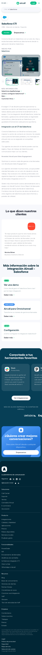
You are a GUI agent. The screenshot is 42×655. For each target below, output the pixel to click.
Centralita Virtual (8, 502)
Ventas (4, 499)
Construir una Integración (11, 593)
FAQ (3, 96)
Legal (3, 639)
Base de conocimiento (10, 581)
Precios (4, 529)
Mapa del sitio (6, 646)
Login (33, 3)
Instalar (6, 32)
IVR (3, 551)
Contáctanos (6, 613)
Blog (3, 578)
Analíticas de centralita (10, 558)
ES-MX (4, 3)
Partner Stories (7, 587)
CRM (5, 9)
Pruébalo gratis (7, 538)
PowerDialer (6, 548)
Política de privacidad (9, 641)
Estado (4, 625)
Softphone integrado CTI (11, 561)
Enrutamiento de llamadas (11, 555)
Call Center (6, 493)
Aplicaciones (6, 525)
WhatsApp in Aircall (8, 567)
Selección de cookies (8, 649)
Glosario (5, 599)
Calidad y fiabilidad (9, 522)
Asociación (5, 509)
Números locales (7, 535)
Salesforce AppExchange (11, 91)
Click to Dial (6, 564)
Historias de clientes (9, 584)
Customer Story (7, 99)
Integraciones (6, 519)
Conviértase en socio (9, 590)
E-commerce (6, 506)
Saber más (8, 295)
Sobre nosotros (7, 616)
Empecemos (19, 33)
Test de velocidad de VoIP (11, 602)
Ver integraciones (21, 398)
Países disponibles (8, 532)
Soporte (4, 496)
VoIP (3, 596)
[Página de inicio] (21, 3)
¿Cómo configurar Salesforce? (13, 93)
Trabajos (5, 619)
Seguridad (5, 644)
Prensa (4, 622)
